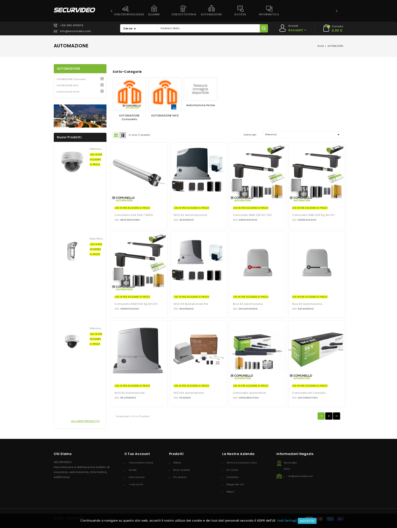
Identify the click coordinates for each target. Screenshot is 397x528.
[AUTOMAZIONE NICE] (165, 94)
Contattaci (232, 477)
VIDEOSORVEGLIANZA (127, 14)
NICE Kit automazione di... (191, 215)
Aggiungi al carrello (147, 172)
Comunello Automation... (250, 393)
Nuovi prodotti (181, 470)
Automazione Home (68, 91)
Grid (116, 135)
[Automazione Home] (200, 89)
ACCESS (240, 14)
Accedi (133, 470)
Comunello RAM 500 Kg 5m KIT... (137, 304)
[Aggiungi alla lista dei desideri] (131, 172)
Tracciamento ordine (141, 462)
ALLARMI (154, 14)
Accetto (307, 521)
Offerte (177, 462)
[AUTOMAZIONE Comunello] (129, 94)
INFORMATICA (269, 14)
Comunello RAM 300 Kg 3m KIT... (314, 215)
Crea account (137, 477)
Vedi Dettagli (287, 520)
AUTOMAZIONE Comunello (71, 79)
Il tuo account (137, 454)
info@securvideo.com (75, 31)
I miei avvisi (136, 484)
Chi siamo (232, 470)
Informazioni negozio (294, 454)
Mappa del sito (235, 484)
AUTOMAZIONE (211, 14)
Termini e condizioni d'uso (241, 462)
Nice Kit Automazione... (249, 304)
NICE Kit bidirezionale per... (192, 304)
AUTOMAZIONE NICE (67, 85)
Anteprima (139, 172)
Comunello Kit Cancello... (310, 393)
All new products (85, 421)
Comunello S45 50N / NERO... (135, 215)
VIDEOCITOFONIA (183, 14)
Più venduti (180, 477)
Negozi (230, 491)
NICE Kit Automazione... (131, 393)
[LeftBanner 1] (80, 116)
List (123, 135)
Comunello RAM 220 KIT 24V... (253, 215)
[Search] (264, 28)
